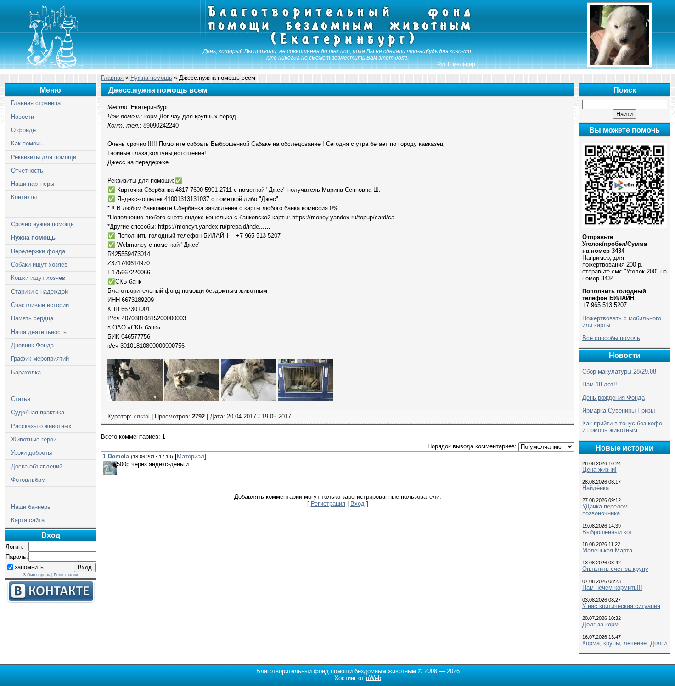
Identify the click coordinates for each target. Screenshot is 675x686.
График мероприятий (40, 358)
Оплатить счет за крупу (615, 568)
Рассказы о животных (41, 426)
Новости (22, 116)
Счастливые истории (40, 304)
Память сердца (32, 318)
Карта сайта (28, 520)
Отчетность (27, 170)
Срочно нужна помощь (42, 224)
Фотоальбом (28, 479)
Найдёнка (595, 488)
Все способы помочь (611, 338)
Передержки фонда (38, 251)
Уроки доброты (31, 452)
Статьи (20, 399)
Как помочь (27, 143)
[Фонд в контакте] (50, 601)
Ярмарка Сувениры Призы (618, 410)
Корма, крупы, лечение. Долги (624, 643)
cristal (142, 416)
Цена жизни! (599, 469)
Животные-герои (33, 439)
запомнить (29, 566)
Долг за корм (600, 624)
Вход (357, 503)
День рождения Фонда (613, 397)
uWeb (373, 678)
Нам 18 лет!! (599, 384)
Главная (112, 77)
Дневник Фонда (32, 345)
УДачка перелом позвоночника (605, 510)
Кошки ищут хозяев (38, 277)
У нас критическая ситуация (621, 605)
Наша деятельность (39, 332)
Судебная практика (37, 412)
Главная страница (36, 103)
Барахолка (26, 372)
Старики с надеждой (39, 291)
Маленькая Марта (607, 550)
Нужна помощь (33, 237)
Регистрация (66, 575)
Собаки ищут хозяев (39, 264)
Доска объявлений (36, 466)
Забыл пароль (36, 575)
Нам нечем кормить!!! (612, 587)
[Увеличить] (135, 398)
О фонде (23, 130)
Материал (190, 456)
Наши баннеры (31, 506)
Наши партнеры (32, 183)
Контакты (24, 197)
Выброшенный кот (607, 532)
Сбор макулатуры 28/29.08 (619, 371)
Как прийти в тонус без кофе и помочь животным (622, 427)
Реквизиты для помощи (43, 157)
